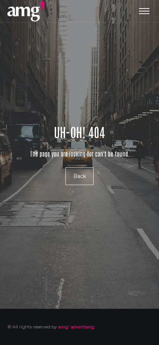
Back (79, 176)
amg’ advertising (76, 326)
